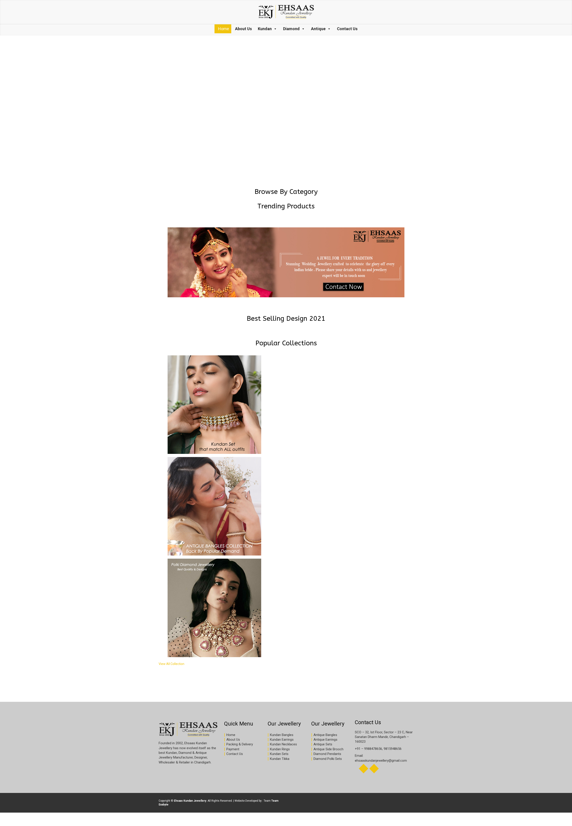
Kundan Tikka (279, 759)
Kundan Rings (280, 749)
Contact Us (347, 28)
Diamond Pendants (327, 754)
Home (223, 28)
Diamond (291, 28)
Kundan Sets (279, 754)
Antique (318, 28)
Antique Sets (322, 744)
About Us (243, 28)
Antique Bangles (325, 735)
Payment (232, 749)
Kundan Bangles (281, 735)
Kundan (265, 28)
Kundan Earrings (282, 740)
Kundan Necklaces (283, 744)
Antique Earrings (325, 740)
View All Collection (171, 664)
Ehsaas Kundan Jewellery (190, 800)
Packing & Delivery (239, 744)
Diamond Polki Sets (327, 759)
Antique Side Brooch (328, 749)
